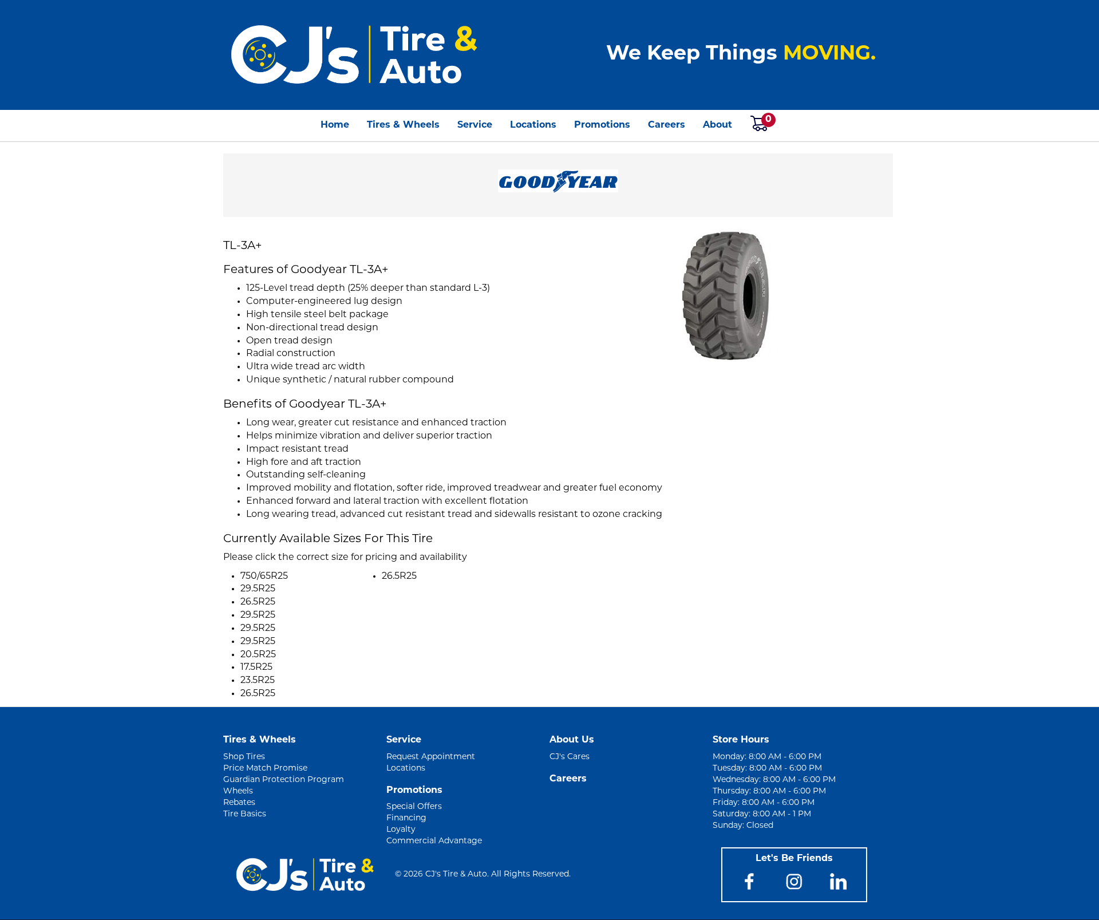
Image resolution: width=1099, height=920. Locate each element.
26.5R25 (257, 602)
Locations (533, 125)
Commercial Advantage (434, 841)
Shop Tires (244, 757)
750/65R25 (264, 576)
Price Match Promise (265, 768)
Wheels (238, 791)
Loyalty (401, 830)
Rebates (239, 803)
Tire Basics (244, 814)
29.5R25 (257, 589)
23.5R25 (257, 680)
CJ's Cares (570, 757)
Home (335, 125)
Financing (406, 818)
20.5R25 (258, 655)
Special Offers (414, 807)
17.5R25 (256, 667)
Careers (666, 125)
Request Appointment (430, 757)
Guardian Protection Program (283, 780)
